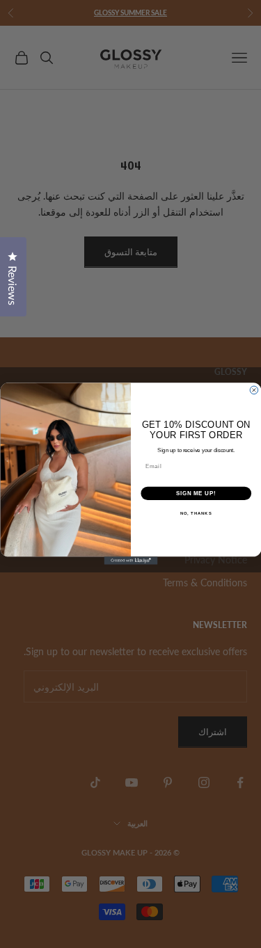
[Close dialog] (254, 391)
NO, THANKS (196, 514)
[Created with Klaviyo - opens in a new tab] (130, 561)
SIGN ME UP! (195, 494)
